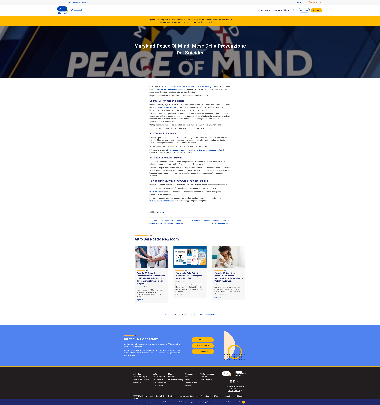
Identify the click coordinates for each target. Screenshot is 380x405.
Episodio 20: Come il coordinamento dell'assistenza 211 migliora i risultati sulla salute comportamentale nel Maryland (151, 278)
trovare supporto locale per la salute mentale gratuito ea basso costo (194, 150)
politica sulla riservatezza (190, 396)
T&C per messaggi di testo (225, 396)
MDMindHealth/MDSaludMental (161, 201)
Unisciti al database (206, 380)
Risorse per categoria (159, 383)
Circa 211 (188, 377)
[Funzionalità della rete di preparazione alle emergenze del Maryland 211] (189, 257)
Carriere (187, 380)
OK (243, 402)
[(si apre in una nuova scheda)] (234, 373)
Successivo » (209, 314)
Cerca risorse (157, 380)
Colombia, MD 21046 (234, 391)
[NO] (378, 402)
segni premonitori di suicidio (169, 107)
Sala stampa (172, 377)
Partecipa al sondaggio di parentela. (206, 22)
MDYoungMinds (155, 192)
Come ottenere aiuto (159, 377)
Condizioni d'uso (207, 396)
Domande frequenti (191, 383)
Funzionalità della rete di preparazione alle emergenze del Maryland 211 (188, 276)
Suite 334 (233, 389)
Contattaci (188, 386)
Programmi (276, 10)
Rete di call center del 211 (171, 87)
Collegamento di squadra (140, 377)
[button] (303, 2)
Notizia (162, 212)
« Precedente (170, 314)
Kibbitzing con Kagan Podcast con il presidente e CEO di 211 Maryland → (211, 222)
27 (201, 314)
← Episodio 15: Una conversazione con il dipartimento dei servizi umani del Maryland (166, 222)
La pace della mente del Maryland (170, 89)
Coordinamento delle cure (141, 380)
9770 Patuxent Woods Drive (234, 386)
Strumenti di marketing (175, 380)
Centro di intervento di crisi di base (195, 87)
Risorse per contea (158, 386)
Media (286, 10)
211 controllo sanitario (175, 137)
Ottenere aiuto (263, 10)
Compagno (203, 377)
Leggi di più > (141, 300)
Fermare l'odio (137, 383)
